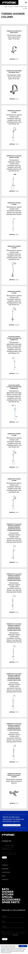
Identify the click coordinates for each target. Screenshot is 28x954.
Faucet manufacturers (11, 825)
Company (5, 865)
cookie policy (3, 950)
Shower (7, 891)
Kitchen (7, 894)
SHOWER (16, 6)
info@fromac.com (6, 849)
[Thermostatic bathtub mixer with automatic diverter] (14, 789)
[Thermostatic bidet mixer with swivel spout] (14, 85)
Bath (5, 889)
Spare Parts (10, 902)
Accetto (23, 946)
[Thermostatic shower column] (14, 127)
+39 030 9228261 (9, 845)
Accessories (11, 899)
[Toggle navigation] (26, 2)
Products (10, 6)
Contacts (5, 879)
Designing (5, 868)
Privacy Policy (15, 934)
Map (4, 857)
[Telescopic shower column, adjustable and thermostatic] (14, 355)
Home (6, 6)
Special (7, 897)
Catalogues (6, 872)
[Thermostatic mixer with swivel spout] (14, 45)
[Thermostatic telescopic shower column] (14, 173)
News (3, 876)
